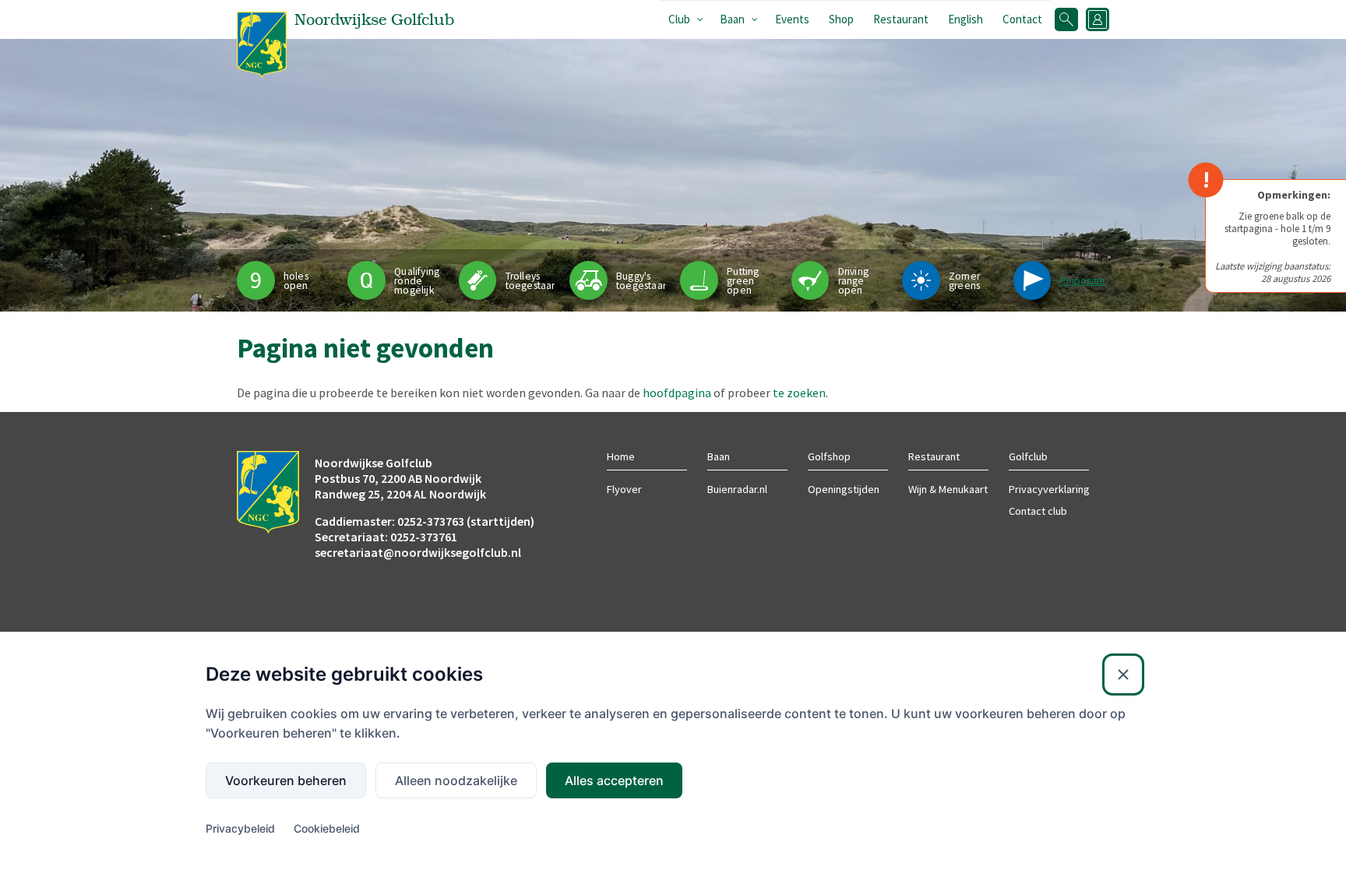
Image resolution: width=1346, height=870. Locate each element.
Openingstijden (843, 489)
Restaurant (900, 19)
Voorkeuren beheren (286, 780)
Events (792, 19)
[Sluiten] (1123, 674)
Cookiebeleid (327, 828)
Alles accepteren (614, 780)
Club (679, 19)
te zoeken (799, 392)
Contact (1022, 19)
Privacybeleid (240, 828)
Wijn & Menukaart (948, 489)
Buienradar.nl (737, 489)
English (965, 19)
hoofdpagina (677, 392)
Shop (841, 19)
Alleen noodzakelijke (456, 780)
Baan (732, 19)
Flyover (624, 489)
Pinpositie (1082, 280)
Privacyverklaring (1049, 489)
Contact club (1038, 511)
